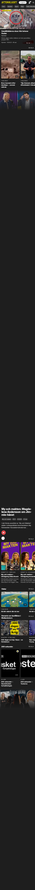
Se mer (28, 43)
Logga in (22, 2)
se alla (31, 48)
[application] (17, 19)
